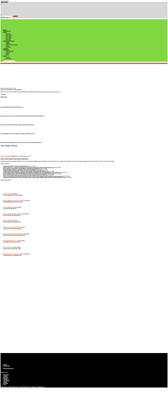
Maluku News (4, 97)
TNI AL (17, 240)
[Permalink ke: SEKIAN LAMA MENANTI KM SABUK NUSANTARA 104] (7, 105)
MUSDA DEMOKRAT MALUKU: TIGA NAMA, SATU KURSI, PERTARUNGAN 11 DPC (18, 133)
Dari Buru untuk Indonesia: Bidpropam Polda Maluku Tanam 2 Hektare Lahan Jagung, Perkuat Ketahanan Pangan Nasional (32, 176)
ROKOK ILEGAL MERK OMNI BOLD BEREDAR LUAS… (14, 235)
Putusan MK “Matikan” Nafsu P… (10, 208)
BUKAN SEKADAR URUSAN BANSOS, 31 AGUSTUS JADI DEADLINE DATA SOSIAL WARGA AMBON (21, 142)
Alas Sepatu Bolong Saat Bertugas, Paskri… (12, 248)
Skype (5, 382)
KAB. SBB (10, 220)
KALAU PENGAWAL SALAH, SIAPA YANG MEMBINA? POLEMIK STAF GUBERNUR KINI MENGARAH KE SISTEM (27, 173)
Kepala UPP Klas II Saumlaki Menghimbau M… (12, 228)
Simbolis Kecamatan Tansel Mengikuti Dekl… (12, 255)
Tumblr (5, 378)
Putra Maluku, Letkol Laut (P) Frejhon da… (12, 242)
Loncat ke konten (5, 1)
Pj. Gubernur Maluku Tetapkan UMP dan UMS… (13, 195)
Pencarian (15, 16)
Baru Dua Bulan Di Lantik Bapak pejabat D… (12, 215)
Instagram (6, 381)
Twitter (6, 376)
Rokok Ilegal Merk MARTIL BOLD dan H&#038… (13, 201)
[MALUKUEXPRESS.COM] (10, 13)
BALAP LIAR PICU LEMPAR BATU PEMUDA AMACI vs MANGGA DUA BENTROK (17, 124)
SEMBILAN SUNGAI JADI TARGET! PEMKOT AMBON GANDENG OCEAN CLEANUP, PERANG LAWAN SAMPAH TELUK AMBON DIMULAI (33, 177)
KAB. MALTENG (15, 214)
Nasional (14, 207)
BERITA (2, 156)
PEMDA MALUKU (8, 156)
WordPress (6, 379)
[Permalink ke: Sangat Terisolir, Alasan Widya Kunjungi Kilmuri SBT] (22, 87)
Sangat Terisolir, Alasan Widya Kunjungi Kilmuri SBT (11, 89)
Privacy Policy (6, 366)
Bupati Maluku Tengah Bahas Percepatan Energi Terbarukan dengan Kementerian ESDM (24, 175)
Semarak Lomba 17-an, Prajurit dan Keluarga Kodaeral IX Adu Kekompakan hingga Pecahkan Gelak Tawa (22, 116)
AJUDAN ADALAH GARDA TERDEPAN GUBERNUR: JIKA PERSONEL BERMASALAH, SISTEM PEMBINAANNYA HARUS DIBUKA (31, 172)
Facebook (6, 374)
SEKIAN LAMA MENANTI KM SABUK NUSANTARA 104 (12, 107)
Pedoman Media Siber (8, 368)
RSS (5, 384)
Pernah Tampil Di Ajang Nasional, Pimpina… (12, 221)
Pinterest (6, 377)
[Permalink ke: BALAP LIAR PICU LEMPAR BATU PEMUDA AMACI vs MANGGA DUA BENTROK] (7, 123)
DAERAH (9, 193)
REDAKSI (5, 364)
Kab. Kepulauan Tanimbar (18, 200)
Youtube (6, 383)
